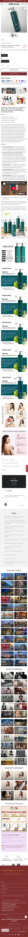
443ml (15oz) (5, 61)
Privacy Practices (22, 931)
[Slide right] (26, 1)
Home (2, 39)
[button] (22, 4)
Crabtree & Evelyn (18, 197)
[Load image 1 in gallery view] (12, 35)
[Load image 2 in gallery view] (15, 35)
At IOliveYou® (4, 201)
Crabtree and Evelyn (6, 43)
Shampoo (4, 55)
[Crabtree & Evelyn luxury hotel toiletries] (14, 238)
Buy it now (14, 73)
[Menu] (2, 4)
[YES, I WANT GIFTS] (25, 873)
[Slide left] (2, 1)
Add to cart (14, 69)
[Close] (25, 916)
